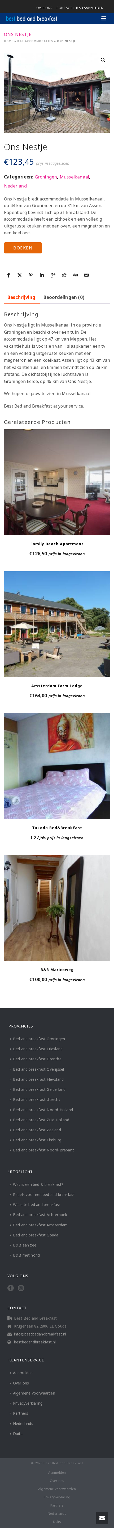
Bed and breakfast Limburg (37, 1139)
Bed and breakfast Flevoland (38, 1079)
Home (8, 41)
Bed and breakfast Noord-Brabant (43, 1149)
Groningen (46, 177)
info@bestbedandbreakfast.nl (40, 1334)
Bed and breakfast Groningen (39, 1038)
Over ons (21, 1383)
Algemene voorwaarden (34, 1393)
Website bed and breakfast (37, 1204)
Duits (18, 1433)
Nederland (15, 186)
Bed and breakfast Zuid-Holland (41, 1119)
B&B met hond (26, 1255)
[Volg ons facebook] (10, 1288)
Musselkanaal (74, 177)
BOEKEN (23, 248)
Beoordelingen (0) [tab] (63, 297)
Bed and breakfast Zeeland (37, 1129)
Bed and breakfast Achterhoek (40, 1214)
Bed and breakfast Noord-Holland (43, 1109)
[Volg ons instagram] (21, 1288)
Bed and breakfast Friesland (38, 1048)
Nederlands (23, 1423)
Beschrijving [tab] (21, 297)
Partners (20, 1413)
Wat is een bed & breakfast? (38, 1184)
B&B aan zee (24, 1245)
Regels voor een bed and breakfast (44, 1194)
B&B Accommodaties (35, 41)
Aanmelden (23, 1372)
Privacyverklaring (27, 1403)
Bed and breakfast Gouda (36, 1234)
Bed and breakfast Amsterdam (40, 1224)
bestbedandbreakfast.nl (35, 1342)
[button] (103, 60)
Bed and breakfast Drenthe (37, 1058)
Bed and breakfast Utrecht (36, 1099)
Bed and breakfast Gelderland (39, 1089)
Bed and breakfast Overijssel (38, 1069)
